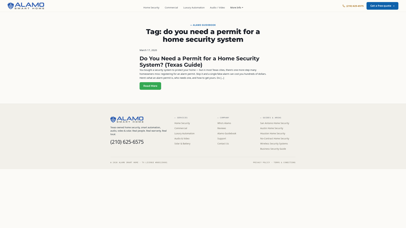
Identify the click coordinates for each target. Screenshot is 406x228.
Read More (150, 85)
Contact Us (223, 143)
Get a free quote (382, 5)
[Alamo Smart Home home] (26, 6)
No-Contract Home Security (274, 138)
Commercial (171, 7)
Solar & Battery (182, 143)
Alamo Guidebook (226, 133)
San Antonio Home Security (274, 123)
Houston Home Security (272, 133)
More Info (236, 7)
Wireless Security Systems (274, 143)
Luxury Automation (194, 7)
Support (221, 138)
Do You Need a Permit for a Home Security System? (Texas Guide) (199, 61)
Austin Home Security (271, 128)
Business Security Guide (273, 148)
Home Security (151, 7)
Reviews (221, 128)
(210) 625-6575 (355, 5)
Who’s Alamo (224, 123)
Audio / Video (217, 7)
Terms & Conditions (285, 163)
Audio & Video (181, 138)
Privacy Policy (261, 163)
